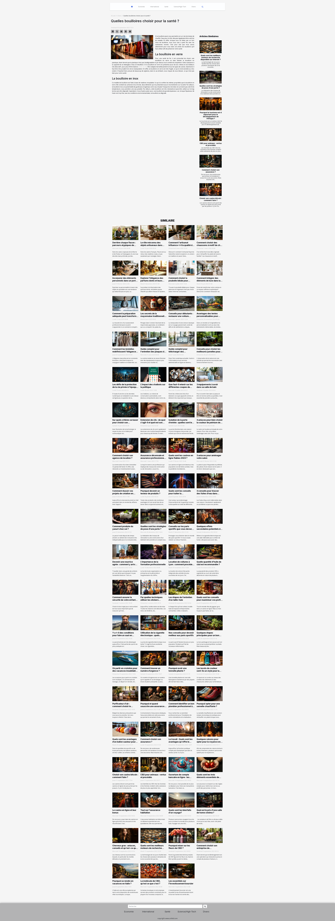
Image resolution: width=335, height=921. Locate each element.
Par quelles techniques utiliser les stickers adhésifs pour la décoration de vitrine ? (151, 601)
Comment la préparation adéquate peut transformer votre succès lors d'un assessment (125, 317)
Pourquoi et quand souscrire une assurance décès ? (152, 706)
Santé (166, 7)
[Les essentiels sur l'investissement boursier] (182, 871)
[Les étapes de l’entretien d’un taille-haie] (182, 587)
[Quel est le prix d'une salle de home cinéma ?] (210, 800)
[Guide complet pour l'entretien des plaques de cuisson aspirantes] (153, 339)
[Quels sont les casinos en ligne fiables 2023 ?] (182, 445)
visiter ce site (142, 67)
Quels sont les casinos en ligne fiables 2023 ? (181, 456)
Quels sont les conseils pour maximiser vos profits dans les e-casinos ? (209, 600)
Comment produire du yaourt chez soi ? (122, 527)
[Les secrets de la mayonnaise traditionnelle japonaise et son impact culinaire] (153, 303)
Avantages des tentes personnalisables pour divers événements (207, 316)
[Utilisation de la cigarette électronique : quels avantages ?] (153, 623)
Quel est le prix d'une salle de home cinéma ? (209, 811)
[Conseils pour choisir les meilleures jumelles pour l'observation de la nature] (210, 339)
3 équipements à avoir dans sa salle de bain (207, 385)
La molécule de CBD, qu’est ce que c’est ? (150, 882)
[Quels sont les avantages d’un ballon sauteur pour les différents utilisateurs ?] (125, 729)
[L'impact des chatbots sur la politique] (153, 374)
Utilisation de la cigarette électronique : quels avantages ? (152, 635)
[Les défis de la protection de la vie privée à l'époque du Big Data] (125, 374)
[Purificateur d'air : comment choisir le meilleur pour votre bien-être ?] (125, 693)
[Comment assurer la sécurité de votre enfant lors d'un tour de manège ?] (125, 587)
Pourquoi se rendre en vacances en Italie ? (122, 882)
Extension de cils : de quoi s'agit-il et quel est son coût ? (152, 422)
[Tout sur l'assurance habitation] (153, 800)
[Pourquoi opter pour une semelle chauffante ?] (210, 693)
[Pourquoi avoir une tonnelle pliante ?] (182, 658)
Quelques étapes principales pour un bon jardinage (208, 635)
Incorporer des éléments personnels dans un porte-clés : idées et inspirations (125, 281)
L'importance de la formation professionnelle (153, 563)
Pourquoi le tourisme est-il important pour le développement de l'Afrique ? (211, 115)
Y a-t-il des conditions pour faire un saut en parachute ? (123, 635)
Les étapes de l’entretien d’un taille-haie (180, 598)
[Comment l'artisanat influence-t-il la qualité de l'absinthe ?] (182, 232)
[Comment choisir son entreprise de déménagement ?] (210, 835)
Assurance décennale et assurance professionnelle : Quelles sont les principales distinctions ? (153, 459)
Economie (141, 7)
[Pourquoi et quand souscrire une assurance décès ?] (153, 693)
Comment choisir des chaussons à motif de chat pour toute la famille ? (209, 245)
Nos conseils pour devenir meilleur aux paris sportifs (181, 634)
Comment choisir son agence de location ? (122, 456)
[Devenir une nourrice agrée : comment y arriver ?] (125, 552)
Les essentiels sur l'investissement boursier (181, 882)
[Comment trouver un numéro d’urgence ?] (153, 658)
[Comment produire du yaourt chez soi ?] (125, 516)
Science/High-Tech (180, 7)
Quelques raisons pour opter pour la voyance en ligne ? (209, 742)
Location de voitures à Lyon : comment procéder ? (181, 564)
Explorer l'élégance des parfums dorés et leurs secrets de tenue (151, 281)
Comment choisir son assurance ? (210, 171)
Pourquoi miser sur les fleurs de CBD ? (179, 846)
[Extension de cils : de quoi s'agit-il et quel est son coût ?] (153, 410)
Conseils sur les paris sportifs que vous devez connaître (180, 529)
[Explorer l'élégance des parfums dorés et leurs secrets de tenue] (153, 268)
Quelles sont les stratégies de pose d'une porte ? (211, 87)
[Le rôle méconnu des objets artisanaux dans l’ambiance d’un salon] (153, 232)
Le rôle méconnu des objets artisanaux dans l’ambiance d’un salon (151, 245)
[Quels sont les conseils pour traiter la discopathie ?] (182, 481)
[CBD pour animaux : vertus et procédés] (210, 134)
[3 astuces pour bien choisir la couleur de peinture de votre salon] (210, 410)
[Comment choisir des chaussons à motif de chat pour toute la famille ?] (210, 232)
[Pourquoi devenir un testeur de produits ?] (153, 481)
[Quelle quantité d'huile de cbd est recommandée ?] (210, 552)
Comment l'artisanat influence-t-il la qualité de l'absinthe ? (181, 245)
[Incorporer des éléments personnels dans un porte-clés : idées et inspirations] (125, 268)
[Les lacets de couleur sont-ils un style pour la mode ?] (210, 658)
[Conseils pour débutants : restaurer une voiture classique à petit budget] (182, 303)
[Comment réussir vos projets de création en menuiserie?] (125, 481)
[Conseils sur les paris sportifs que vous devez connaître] (182, 516)
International (154, 7)
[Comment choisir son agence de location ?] (125, 445)
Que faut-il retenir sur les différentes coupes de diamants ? (181, 387)
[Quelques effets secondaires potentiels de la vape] (210, 516)
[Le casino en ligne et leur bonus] (125, 800)
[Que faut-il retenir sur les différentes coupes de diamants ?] (182, 374)
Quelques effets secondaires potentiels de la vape (209, 529)
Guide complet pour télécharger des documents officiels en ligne (180, 353)
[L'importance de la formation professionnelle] (153, 552)
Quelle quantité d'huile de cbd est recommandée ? (209, 563)
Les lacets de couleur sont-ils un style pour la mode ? (208, 671)
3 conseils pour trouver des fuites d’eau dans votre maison (208, 493)
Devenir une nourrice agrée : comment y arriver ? (124, 564)
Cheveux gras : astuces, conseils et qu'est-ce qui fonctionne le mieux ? (124, 848)
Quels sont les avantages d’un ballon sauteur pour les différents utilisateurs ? (125, 742)
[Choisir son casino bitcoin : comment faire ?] (210, 189)
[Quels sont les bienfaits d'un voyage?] (182, 800)
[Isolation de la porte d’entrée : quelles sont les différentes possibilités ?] (182, 410)
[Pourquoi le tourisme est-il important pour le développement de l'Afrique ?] (210, 103)
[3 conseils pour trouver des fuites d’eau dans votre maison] (210, 481)
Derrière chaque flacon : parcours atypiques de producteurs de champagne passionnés (124, 246)
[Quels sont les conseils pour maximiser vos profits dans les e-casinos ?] (210, 587)
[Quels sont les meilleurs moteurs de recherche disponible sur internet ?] (210, 46)
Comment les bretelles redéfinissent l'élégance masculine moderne (124, 351)
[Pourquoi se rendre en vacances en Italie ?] (125, 871)
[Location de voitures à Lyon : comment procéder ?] (182, 552)
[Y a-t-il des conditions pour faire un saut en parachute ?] (125, 623)
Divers (194, 7)
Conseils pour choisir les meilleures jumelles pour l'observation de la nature (209, 351)
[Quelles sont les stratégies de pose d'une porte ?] (210, 77)
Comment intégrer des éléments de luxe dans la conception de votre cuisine (208, 282)
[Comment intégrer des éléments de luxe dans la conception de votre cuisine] (210, 268)
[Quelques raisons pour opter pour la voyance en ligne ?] (210, 729)
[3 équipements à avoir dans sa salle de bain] (210, 374)
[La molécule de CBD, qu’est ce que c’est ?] (153, 871)
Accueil (113, 16)
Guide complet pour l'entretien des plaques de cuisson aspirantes (152, 351)
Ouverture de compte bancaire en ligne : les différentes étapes (179, 777)
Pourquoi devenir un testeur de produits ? (150, 492)
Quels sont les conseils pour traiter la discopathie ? (180, 493)
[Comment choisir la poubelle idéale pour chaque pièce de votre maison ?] (182, 268)
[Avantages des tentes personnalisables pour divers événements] (210, 303)
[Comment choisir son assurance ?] (210, 161)
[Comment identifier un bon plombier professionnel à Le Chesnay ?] (182, 693)
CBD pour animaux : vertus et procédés (211, 144)
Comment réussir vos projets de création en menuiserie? (122, 493)
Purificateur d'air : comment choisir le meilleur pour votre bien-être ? (124, 708)
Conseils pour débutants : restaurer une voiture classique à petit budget (181, 316)
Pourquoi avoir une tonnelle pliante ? (178, 669)
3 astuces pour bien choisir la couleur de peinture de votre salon (210, 422)
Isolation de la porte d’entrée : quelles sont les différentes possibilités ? (181, 422)
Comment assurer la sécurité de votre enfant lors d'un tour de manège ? (125, 600)
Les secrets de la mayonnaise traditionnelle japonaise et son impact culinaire (152, 317)
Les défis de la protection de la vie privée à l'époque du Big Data (124, 387)
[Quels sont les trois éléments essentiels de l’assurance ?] (210, 764)
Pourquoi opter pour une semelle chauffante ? (208, 705)
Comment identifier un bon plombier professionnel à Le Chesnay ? (181, 706)
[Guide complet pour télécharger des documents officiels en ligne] (182, 339)
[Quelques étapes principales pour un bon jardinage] (210, 623)
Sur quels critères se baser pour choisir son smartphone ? (125, 422)
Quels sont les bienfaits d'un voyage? (180, 811)
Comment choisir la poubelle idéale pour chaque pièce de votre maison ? (179, 282)
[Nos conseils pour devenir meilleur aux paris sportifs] (182, 623)
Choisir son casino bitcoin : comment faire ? (211, 199)
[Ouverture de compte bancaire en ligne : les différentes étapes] (182, 764)
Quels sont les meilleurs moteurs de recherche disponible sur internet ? (211, 57)
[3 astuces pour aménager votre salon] (210, 445)
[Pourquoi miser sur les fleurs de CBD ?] (182, 835)
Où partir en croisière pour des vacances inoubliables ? (125, 671)
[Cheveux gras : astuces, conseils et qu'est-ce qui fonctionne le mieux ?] (125, 835)
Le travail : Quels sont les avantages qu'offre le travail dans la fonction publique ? (181, 743)
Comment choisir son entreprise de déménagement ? (207, 848)
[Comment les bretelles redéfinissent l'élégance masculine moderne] (125, 339)
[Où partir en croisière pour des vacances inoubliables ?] (125, 658)
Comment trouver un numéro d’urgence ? (150, 669)
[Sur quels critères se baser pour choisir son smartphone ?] (125, 410)
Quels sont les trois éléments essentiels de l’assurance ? (208, 777)
